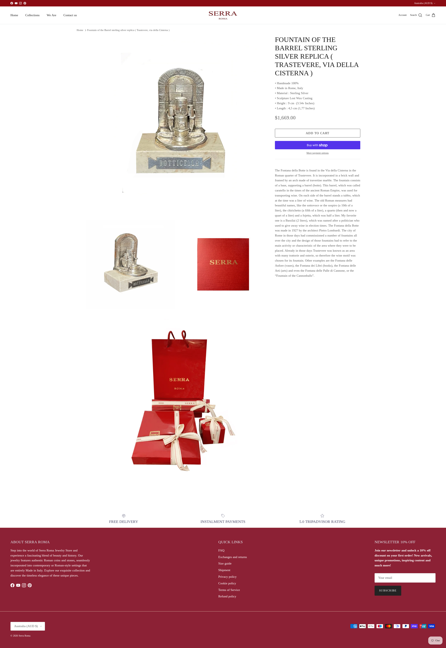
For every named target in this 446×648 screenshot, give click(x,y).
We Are (51, 15)
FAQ (221, 550)
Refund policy (227, 596)
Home (14, 15)
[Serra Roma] (223, 15)
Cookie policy (227, 583)
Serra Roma (24, 635)
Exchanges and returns (232, 557)
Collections (32, 15)
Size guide (225, 563)
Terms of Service (229, 590)
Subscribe (388, 590)
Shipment (224, 570)
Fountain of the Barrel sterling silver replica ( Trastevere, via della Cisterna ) (128, 30)
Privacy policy (227, 576)
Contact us (70, 15)
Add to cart (317, 133)
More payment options (317, 153)
